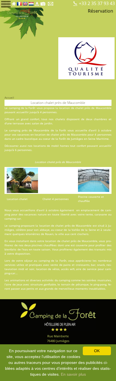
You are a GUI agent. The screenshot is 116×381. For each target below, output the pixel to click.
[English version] (25, 2)
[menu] (6, 4)
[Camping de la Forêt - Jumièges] (58, 316)
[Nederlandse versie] (31, 2)
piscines (37, 245)
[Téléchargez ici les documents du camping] (37, 2)
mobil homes (60, 146)
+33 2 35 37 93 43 (97, 3)
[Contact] (51, 2)
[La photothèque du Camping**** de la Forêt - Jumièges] (42, 2)
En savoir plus (73, 374)
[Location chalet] (68, 2)
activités (47, 280)
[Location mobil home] (63, 2)
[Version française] (19, 2)
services (10, 265)
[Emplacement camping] (58, 2)
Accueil (9, 97)
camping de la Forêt (22, 108)
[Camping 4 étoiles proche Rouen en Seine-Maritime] (21, 23)
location (40, 134)
